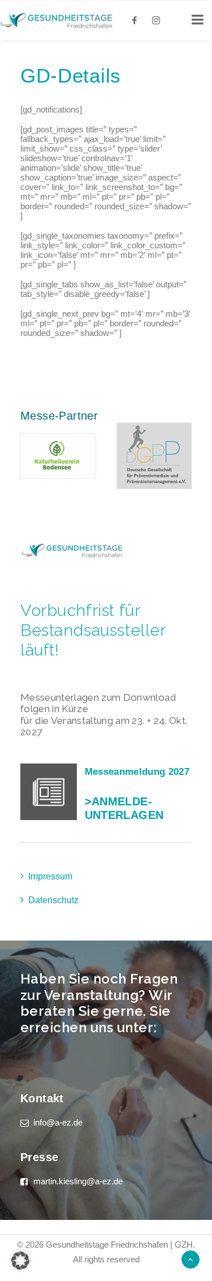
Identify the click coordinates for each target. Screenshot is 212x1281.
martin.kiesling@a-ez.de (78, 1181)
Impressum (50, 876)
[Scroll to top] (190, 1258)
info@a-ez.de (58, 1122)
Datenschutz (53, 900)
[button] (20, 1260)
